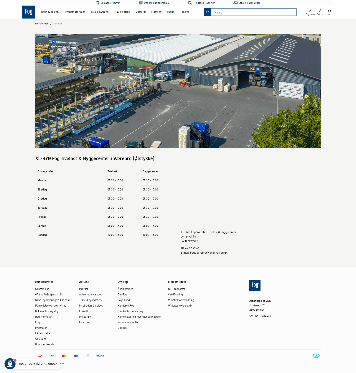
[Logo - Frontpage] (28, 12)
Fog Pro (184, 12)
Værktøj (141, 12)
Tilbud (170, 12)
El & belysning (99, 12)
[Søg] (207, 12)
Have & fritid (122, 12)
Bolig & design (50, 12)
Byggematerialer (75, 12)
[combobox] (253, 12)
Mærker (156, 12)
